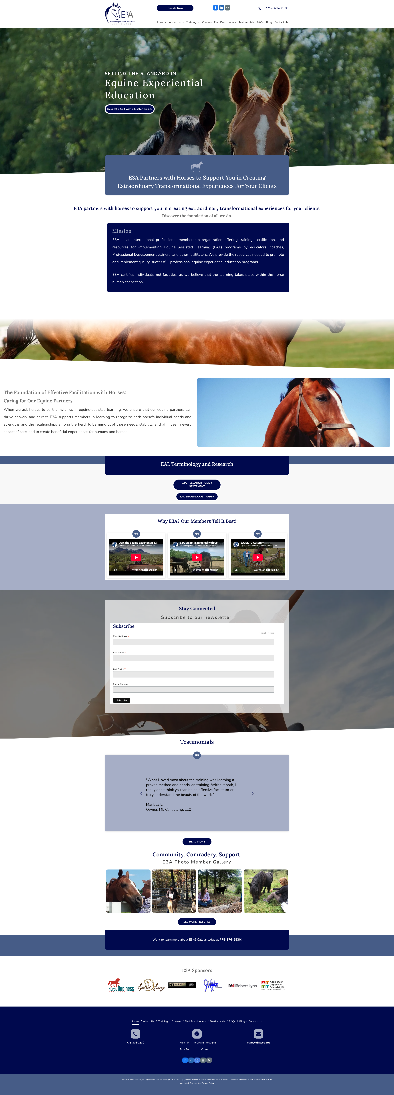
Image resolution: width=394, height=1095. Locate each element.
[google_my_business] (197, 1061)
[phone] (209, 1061)
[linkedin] (221, 8)
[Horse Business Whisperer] (121, 985)
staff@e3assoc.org (258, 1042)
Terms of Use (195, 1083)
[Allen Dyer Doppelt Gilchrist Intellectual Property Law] (273, 985)
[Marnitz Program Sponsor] (182, 985)
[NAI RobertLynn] (243, 985)
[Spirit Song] (151, 985)
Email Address (121, 636)
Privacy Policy (208, 1083)
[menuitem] (161, 22)
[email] (227, 8)
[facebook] (215, 8)
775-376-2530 (230, 940)
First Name (119, 652)
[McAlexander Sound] (212, 985)
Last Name (119, 668)
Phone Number (120, 684)
